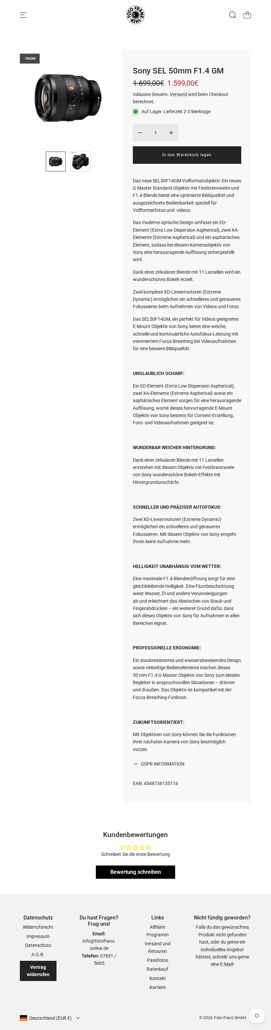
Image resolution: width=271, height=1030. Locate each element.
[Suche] (232, 15)
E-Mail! (227, 964)
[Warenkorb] (247, 15)
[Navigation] (23, 15)
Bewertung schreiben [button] (135, 872)
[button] (35, 98)
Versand (178, 94)
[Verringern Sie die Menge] (140, 132)
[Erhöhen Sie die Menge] (171, 132)
